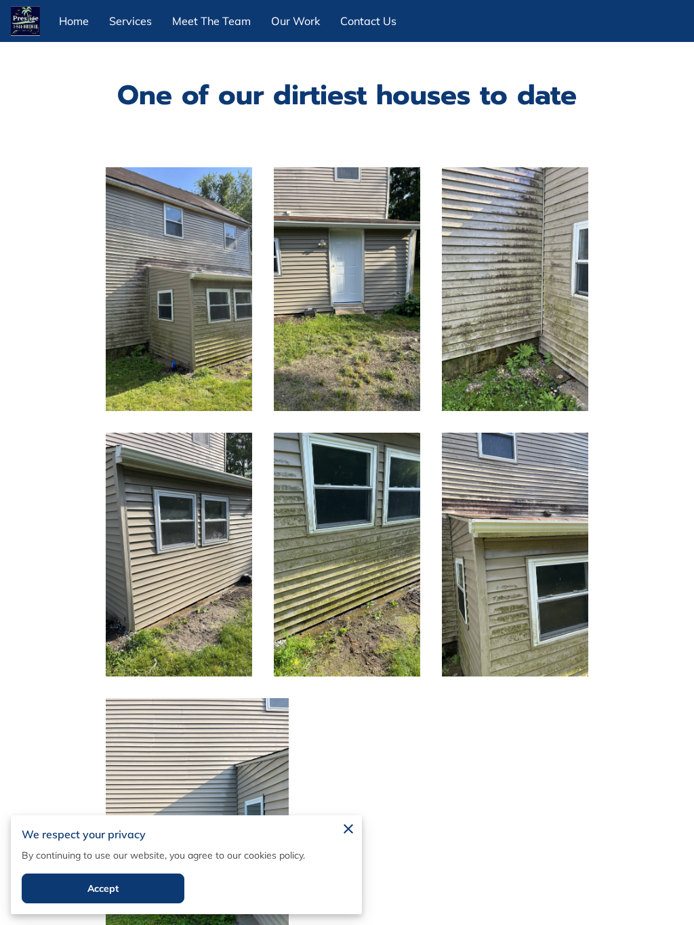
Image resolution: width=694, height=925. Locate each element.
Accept (103, 888)
